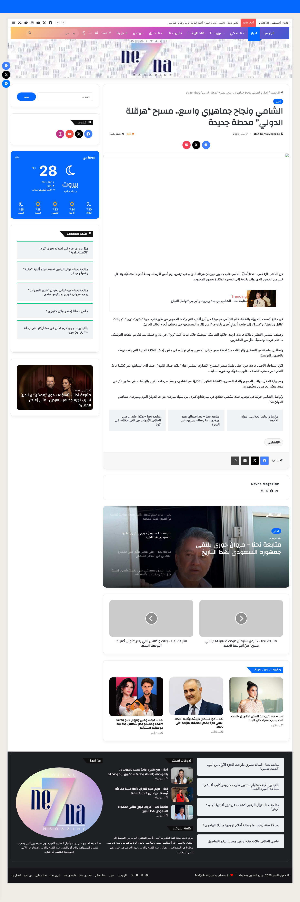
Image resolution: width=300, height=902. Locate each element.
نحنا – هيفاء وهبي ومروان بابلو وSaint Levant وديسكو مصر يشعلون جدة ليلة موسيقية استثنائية (139, 724)
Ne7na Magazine (270, 133)
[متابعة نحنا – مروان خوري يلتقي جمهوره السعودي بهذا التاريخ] (182, 812)
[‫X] (196, 145)
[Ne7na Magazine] (150, 58)
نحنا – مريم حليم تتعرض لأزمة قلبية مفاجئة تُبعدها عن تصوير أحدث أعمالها (141, 791)
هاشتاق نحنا (196, 33)
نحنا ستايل (156, 33)
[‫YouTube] (70, 134)
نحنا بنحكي (237, 33)
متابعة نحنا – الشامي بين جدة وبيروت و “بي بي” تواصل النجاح (209, 301)
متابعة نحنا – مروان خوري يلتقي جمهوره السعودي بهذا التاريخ (143, 809)
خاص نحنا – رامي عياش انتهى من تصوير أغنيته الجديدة (208, 22)
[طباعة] (235, 461)
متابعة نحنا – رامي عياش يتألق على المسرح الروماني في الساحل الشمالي (231, 548)
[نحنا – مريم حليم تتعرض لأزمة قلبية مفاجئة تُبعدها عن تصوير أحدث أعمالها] (182, 794)
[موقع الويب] (276, 491)
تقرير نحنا (175, 33)
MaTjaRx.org (203, 875)
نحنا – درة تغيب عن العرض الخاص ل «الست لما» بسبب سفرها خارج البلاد (257, 718)
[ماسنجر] (6, 84)
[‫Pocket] (186, 145)
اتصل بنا (122, 33)
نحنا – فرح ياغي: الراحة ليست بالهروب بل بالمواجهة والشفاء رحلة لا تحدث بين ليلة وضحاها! (138, 772)
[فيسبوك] (206, 145)
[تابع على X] (258, 133)
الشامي (273, 442)
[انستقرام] (261, 491)
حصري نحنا (217, 33)
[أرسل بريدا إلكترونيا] (255, 133)
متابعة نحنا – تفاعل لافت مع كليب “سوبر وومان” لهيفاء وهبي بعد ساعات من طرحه (57, 403)
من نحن (138, 33)
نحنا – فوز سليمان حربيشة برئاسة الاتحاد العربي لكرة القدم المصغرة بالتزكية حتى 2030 (198, 722)
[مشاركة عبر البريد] (245, 461)
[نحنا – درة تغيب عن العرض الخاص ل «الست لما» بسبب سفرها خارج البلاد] (256, 694)
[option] (196, 547)
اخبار (254, 33)
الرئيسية (268, 33)
